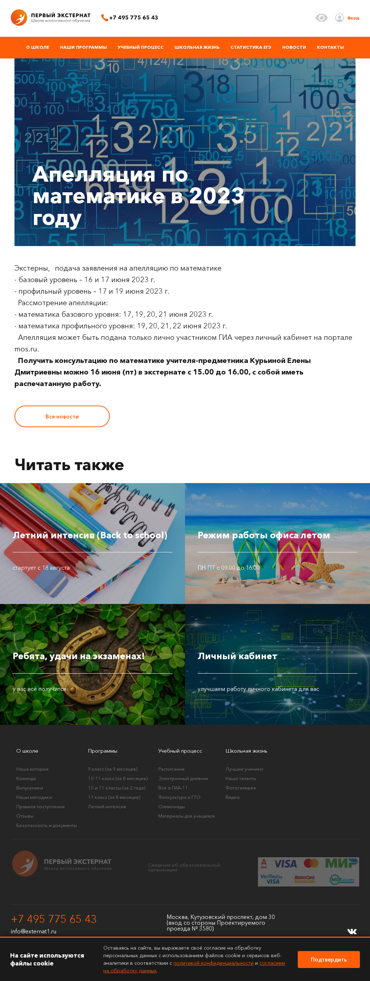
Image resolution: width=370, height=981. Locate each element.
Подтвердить (329, 959)
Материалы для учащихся (186, 816)
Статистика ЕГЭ (251, 47)
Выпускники (29, 788)
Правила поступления (40, 806)
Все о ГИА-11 (173, 788)
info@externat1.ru (33, 931)
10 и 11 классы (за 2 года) (116, 788)
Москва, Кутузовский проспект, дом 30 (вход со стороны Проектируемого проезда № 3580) (221, 922)
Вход (353, 18)
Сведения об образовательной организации (184, 867)
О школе (37, 47)
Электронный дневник (183, 778)
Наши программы (83, 47)
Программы (102, 750)
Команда (26, 778)
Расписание (171, 769)
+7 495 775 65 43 (54, 919)
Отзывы (25, 816)
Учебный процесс (141, 47)
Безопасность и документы (46, 825)
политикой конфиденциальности (213, 963)
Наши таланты (240, 778)
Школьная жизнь (197, 47)
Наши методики (34, 797)
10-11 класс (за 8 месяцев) (117, 778)
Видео (232, 797)
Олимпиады (171, 806)
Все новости (62, 416)
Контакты (330, 47)
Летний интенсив (107, 806)
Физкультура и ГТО (179, 797)
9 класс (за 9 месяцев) (112, 769)
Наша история (32, 769)
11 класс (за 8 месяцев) (114, 797)
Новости (294, 47)
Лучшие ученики (244, 769)
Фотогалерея (240, 788)
